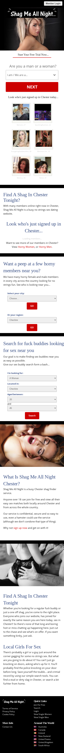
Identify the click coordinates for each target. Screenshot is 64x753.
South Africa (44, 745)
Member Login (53, 3)
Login (36, 711)
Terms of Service (10, 708)
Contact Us (7, 726)
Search (32, 415)
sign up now (20, 527)
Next (32, 87)
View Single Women (43, 714)
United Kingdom (45, 742)
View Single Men (41, 717)
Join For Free (39, 704)
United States (44, 739)
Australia (42, 726)
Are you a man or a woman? (32, 66)
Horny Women (26, 246)
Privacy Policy (8, 711)
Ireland (41, 733)
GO (32, 306)
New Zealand (44, 736)
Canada (41, 729)
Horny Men (45, 246)
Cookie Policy (8, 714)
